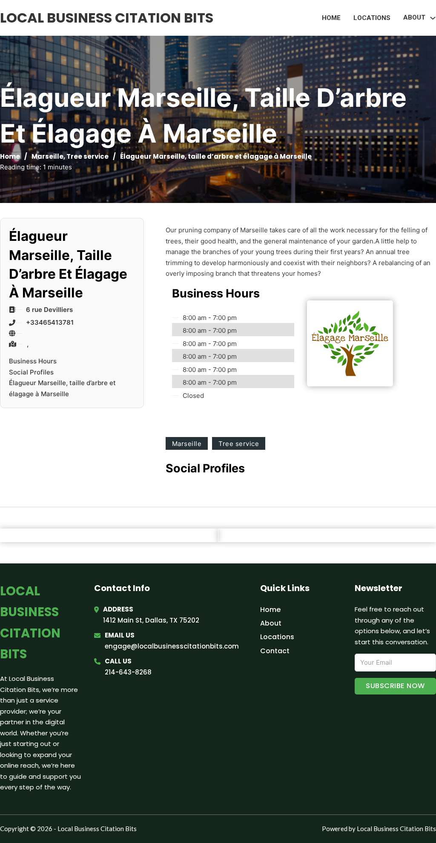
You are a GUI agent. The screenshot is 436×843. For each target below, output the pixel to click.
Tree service (87, 156)
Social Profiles (31, 372)
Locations (371, 18)
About (270, 623)
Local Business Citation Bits (106, 17)
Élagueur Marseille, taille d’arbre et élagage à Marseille (62, 388)
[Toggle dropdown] (433, 18)
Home (331, 18)
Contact (275, 651)
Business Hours (33, 361)
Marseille (47, 156)
